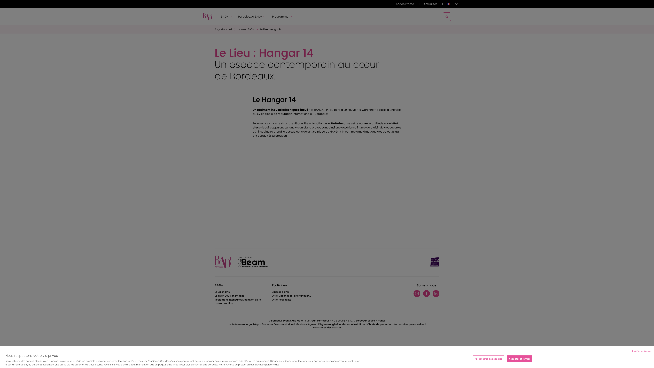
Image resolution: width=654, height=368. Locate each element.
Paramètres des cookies (488, 359)
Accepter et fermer (519, 359)
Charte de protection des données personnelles (252, 364)
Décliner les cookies (641, 351)
